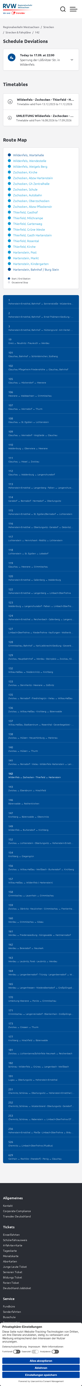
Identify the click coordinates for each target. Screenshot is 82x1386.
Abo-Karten (10, 1261)
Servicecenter (11, 1322)
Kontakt (8, 1205)
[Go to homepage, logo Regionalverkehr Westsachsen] (17, 9)
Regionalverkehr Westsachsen (21, 27)
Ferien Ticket (11, 1283)
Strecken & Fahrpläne (18, 32)
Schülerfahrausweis (15, 1240)
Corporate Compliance (17, 1211)
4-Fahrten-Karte (12, 1245)
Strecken (48, 27)
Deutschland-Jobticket (17, 1288)
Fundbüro (9, 1306)
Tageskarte (10, 1250)
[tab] (41, 59)
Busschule (9, 1317)
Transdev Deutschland (17, 1216)
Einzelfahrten (11, 1234)
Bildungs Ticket (12, 1277)
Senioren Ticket (12, 1272)
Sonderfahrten (12, 1312)
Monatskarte (11, 1256)
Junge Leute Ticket (15, 1266)
